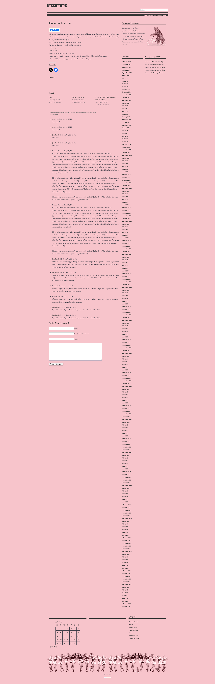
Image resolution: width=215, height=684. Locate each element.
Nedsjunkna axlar (78, 97)
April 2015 (125, 334)
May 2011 (125, 463)
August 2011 (126, 455)
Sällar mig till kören (157, 65)
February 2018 (126, 241)
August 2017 (126, 257)
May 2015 (125, 331)
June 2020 (125, 164)
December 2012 (126, 411)
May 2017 (125, 265)
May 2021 (125, 136)
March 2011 (125, 469)
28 (64, 643)
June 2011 (125, 461)
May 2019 (125, 199)
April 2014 (125, 367)
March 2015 (125, 337)
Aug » (56, 646)
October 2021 (126, 122)
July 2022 (125, 106)
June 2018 (125, 230)
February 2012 (126, 439)
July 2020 (125, 161)
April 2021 (125, 139)
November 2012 (127, 414)
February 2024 (126, 62)
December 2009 (126, 510)
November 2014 (127, 348)
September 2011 (127, 453)
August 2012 (126, 422)
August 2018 (126, 224)
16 (71, 636)
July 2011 (125, 458)
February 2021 (126, 144)
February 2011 (126, 472)
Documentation (133, 622)
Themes (131, 633)
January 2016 (126, 309)
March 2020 (125, 172)
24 (75, 639)
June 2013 (125, 395)
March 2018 (125, 238)
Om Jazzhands (148, 15)
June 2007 (125, 593)
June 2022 (125, 109)
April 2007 (125, 598)
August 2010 (126, 488)
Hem (164, 15)
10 (75, 632)
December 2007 (126, 576)
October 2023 (126, 70)
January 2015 (126, 342)
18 (78, 636)
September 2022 (127, 100)
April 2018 (125, 235)
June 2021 (125, 133)
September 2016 (127, 287)
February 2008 (126, 571)
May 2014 (125, 364)
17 (75, 636)
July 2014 (125, 359)
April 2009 (125, 532)
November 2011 (127, 447)
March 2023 (125, 87)
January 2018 (126, 243)
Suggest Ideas (133, 627)
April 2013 (125, 400)
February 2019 (126, 208)
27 (61, 643)
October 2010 (126, 483)
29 (68, 643)
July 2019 (125, 194)
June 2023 (125, 81)
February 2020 (126, 175)
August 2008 (126, 554)
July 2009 (125, 524)
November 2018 (127, 216)
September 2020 (127, 155)
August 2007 (126, 587)
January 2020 (126, 177)
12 (57, 636)
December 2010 (126, 477)
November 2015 (127, 315)
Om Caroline (158, 15)
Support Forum (133, 630)
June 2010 (125, 494)
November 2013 (127, 381)
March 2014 (125, 370)
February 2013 (126, 406)
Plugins (131, 625)
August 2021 (126, 128)
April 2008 (125, 565)
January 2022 (126, 117)
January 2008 (126, 574)
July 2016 (125, 293)
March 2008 (125, 568)
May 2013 (125, 397)
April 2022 (125, 114)
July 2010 (125, 491)
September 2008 (127, 552)
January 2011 (126, 475)
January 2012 (126, 441)
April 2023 (125, 84)
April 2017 (125, 268)
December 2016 (126, 279)
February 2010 (126, 505)
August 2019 (126, 191)
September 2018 (127, 221)
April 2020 (125, 169)
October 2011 (126, 450)
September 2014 (127, 353)
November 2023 (127, 67)
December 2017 (126, 246)
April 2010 (125, 499)
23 (71, 639)
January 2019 (126, 210)
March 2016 (125, 304)
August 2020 (126, 158)
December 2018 (126, 213)
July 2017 (125, 260)
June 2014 (125, 362)
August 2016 (126, 290)
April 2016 (125, 301)
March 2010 (125, 502)
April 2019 (125, 202)
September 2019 (127, 188)
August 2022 (126, 103)
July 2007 (125, 590)
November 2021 (127, 120)
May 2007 (125, 596)
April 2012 (125, 433)
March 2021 (125, 142)
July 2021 (125, 131)
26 (57, 643)
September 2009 (127, 519)
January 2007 (126, 607)
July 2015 (125, 326)
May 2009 (125, 529)
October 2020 (126, 153)
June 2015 (125, 329)
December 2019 (126, 180)
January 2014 (126, 375)
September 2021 (127, 125)
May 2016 (125, 298)
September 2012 (127, 420)
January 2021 (126, 147)
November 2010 (127, 480)
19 (57, 639)
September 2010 (127, 486)
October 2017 (126, 252)
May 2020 (125, 166)
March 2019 (125, 205)
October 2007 (126, 582)
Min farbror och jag (158, 62)
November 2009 (127, 513)
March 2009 (125, 535)
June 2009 (125, 527)
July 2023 (125, 78)
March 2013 (125, 403)
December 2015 (126, 312)
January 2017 (126, 276)
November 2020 (127, 150)
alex (53, 119)
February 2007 (126, 604)
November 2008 (127, 546)
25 (78, 639)
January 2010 (126, 508)
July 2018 (125, 227)
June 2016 (125, 296)
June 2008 (125, 560)
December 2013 (126, 378)
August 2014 (126, 356)
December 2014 (126, 345)
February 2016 (126, 307)
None (94, 112)
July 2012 (125, 425)
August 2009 (126, 521)
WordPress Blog (133, 636)
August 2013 (126, 389)
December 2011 (126, 444)
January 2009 (126, 541)
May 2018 (125, 232)
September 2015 (127, 320)
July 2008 (125, 557)
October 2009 (126, 516)
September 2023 (127, 73)
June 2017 (125, 263)
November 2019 (127, 183)
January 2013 (126, 408)
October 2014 (126, 351)
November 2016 (127, 282)
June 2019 (125, 197)
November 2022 (127, 95)
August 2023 (126, 76)
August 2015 (126, 323)
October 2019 (126, 186)
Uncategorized (79, 112)
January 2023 (126, 89)
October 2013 (126, 384)
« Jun (51, 646)
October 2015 (126, 318)
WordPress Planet (134, 638)
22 (68, 639)
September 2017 (127, 254)
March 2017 (125, 271)
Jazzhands (57, 5)
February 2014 (126, 373)
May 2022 (125, 111)
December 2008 (126, 543)
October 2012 (126, 417)
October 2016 (126, 285)
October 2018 (126, 219)
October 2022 (126, 98)
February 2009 (126, 538)
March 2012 (125, 436)
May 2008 (125, 563)
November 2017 (127, 249)
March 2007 (125, 601)
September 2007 (127, 585)
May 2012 (125, 430)
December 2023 (126, 65)
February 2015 (126, 340)
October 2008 (126, 549)
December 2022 (126, 92)
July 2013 (125, 392)
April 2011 (125, 466)
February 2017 (126, 274)
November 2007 (127, 579)
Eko (50, 97)
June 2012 (125, 428)
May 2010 (125, 496)
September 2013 (127, 387)
